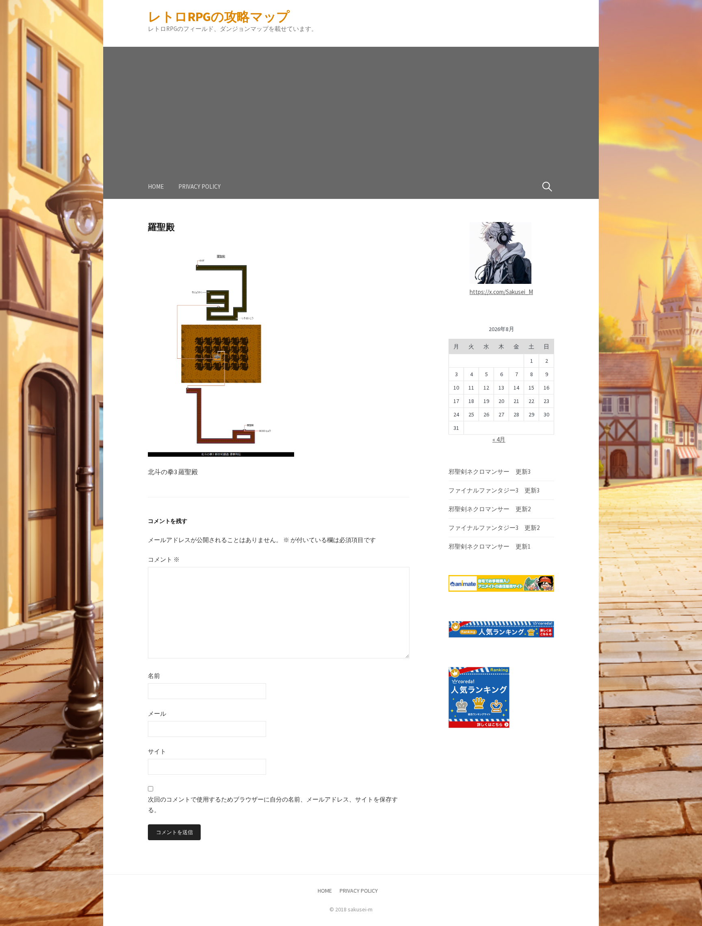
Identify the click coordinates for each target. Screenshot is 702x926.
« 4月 (498, 439)
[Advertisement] (351, 104)
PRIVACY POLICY (199, 186)
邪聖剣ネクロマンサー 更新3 (489, 471)
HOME (156, 186)
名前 (154, 676)
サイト (157, 751)
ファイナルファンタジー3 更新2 (494, 528)
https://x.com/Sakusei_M (501, 292)
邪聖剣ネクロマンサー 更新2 (489, 509)
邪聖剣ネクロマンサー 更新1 (489, 546)
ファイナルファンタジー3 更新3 (494, 490)
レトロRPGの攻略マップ (219, 17)
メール (157, 713)
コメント (164, 559)
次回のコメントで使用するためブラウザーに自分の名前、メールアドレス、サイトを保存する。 (273, 804)
